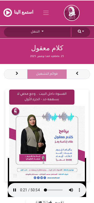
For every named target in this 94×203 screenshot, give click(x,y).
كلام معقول (47, 48)
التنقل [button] (35, 32)
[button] (81, 32)
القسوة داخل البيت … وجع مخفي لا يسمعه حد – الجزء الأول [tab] (42, 97)
